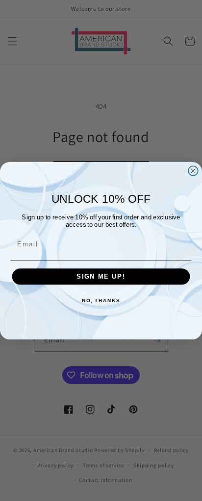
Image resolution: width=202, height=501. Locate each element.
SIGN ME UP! (101, 276)
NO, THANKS (101, 301)
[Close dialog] (193, 170)
